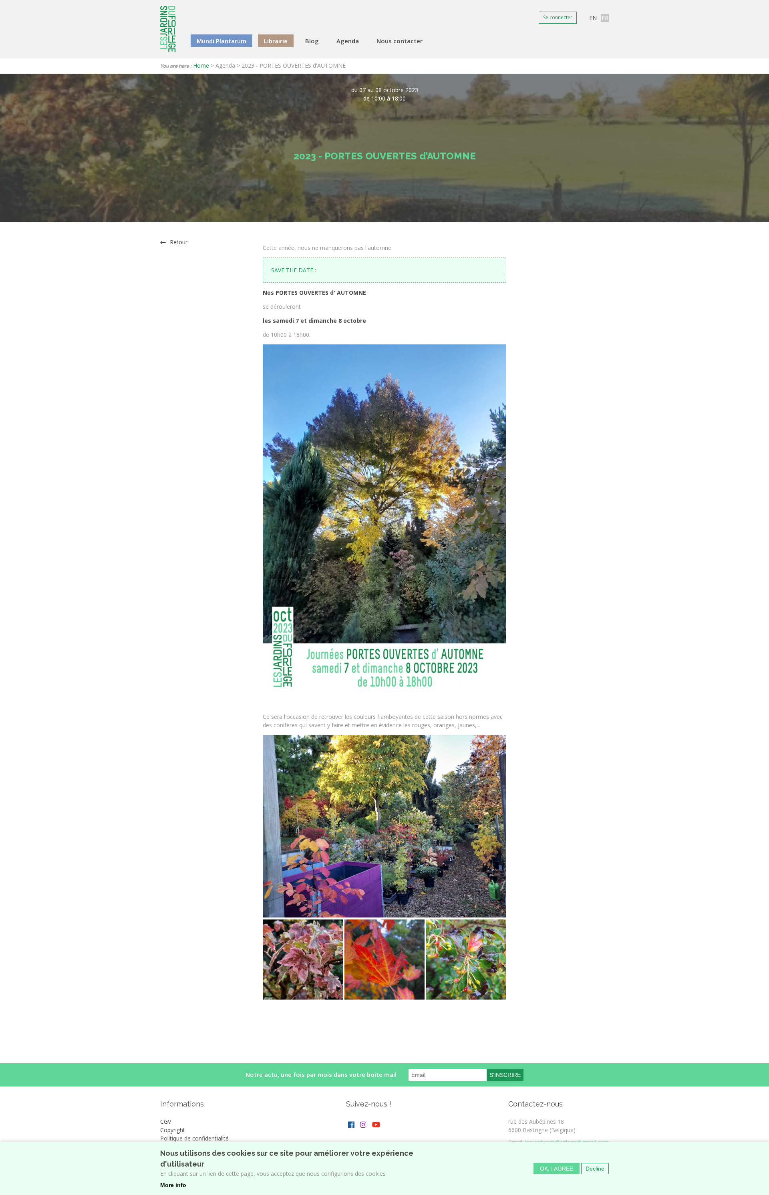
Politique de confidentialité (194, 1138)
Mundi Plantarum (221, 41)
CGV (165, 1121)
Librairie (276, 41)
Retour (178, 242)
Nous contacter (399, 41)
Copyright (172, 1130)
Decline (595, 1168)
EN (593, 18)
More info (173, 1185)
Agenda (347, 41)
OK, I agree (556, 1168)
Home (201, 65)
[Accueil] (168, 29)
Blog (312, 41)
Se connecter (557, 17)
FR (605, 18)
